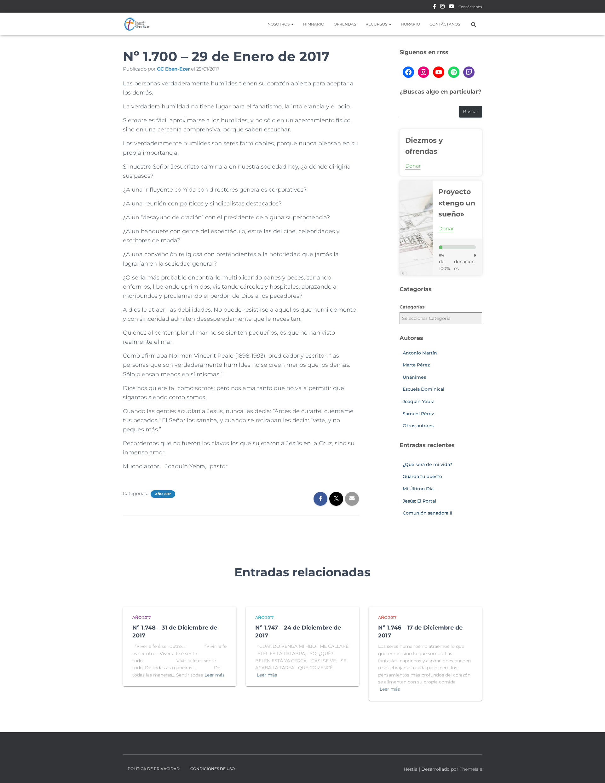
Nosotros (279, 24)
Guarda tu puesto (422, 476)
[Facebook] (408, 72)
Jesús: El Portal (419, 501)
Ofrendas (345, 24)
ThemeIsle (471, 769)
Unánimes (414, 377)
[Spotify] (453, 72)
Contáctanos (470, 6)
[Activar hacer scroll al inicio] (593, 770)
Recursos (377, 24)
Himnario (313, 24)
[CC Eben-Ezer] (137, 24)
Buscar (470, 111)
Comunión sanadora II (427, 513)
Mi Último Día (418, 489)
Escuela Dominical (423, 389)
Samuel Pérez (418, 414)
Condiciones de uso (212, 768)
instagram (442, 7)
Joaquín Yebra (419, 401)
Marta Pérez (416, 365)
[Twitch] (469, 72)
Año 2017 (163, 494)
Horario (410, 24)
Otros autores (418, 426)
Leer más (215, 675)
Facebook (434, 7)
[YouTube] (438, 72)
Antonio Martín (420, 353)
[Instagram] (423, 72)
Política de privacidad (154, 768)
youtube (451, 7)
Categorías (412, 307)
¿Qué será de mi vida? (427, 464)
